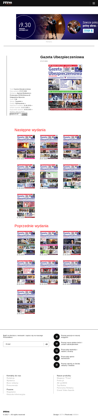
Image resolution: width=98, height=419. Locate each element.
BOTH (62, 415)
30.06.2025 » (28, 109)
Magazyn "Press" (64, 378)
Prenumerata (12, 385)
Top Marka (61, 385)
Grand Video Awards (65, 390)
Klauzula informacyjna (16, 394)
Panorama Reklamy (65, 388)
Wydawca (11, 380)
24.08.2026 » (28, 105)
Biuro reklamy (12, 383)
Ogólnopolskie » (20, 103)
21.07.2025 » (25, 107)
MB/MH (75, 415)
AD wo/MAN (62, 383)
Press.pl (60, 380)
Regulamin (11, 392)
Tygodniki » (19, 101)
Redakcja (11, 378)
